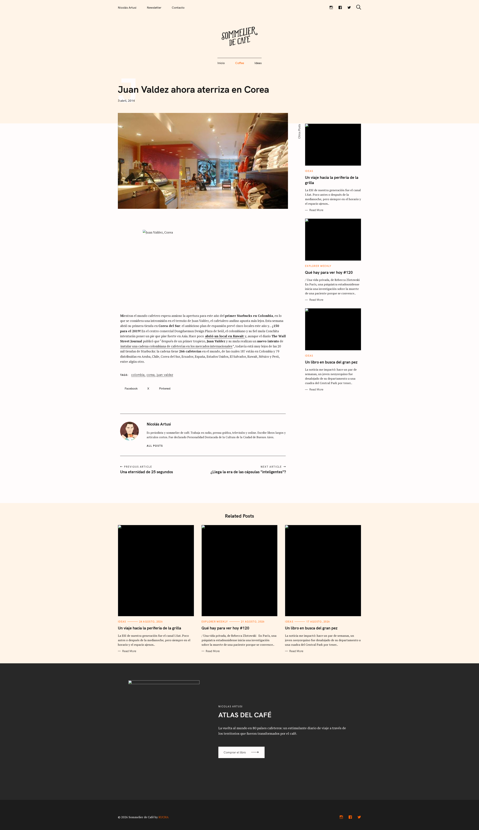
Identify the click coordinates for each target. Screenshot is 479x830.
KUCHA (163, 817)
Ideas (258, 63)
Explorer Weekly (318, 265)
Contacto (178, 7)
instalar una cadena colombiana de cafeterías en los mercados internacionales (176, 346)
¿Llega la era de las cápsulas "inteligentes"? (248, 471)
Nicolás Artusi (127, 7)
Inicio (221, 63)
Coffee (239, 63)
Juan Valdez (165, 375)
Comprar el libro (235, 752)
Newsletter (154, 7)
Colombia (137, 375)
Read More (316, 210)
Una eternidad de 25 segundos (146, 471)
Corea (151, 375)
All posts (155, 445)
